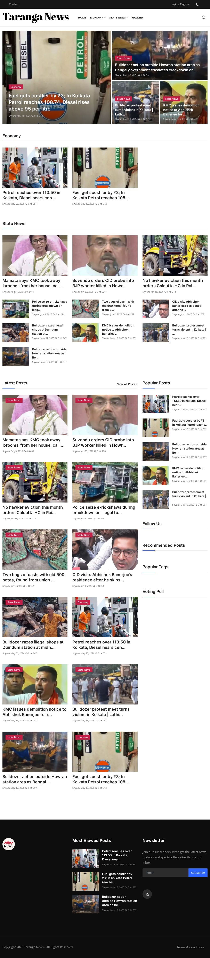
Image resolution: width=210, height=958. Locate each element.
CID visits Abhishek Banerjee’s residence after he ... (186, 305)
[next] (104, 77)
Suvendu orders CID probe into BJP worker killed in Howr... (103, 283)
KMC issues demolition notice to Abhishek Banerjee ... (118, 329)
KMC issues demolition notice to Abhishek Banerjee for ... (181, 109)
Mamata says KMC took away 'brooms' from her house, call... (32, 283)
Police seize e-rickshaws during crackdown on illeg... (49, 305)
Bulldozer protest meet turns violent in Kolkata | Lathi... (101, 712)
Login (174, 4)
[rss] (147, 894)
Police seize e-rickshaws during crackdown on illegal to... (103, 510)
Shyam (12, 115)
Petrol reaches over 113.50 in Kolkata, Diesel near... (189, 401)
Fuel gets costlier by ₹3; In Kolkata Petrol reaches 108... (100, 195)
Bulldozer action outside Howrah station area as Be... (49, 353)
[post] (56, 77)
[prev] (9, 77)
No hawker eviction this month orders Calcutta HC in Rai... (173, 283)
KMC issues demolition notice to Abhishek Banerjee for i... (34, 712)
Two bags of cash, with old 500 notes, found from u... (118, 305)
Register (185, 4)
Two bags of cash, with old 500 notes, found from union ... (33, 577)
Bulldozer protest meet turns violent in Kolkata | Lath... (134, 109)
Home (82, 17)
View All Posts (126, 384)
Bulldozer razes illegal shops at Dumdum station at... (47, 329)
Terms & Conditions (190, 947)
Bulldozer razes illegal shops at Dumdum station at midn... (33, 645)
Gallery (138, 17)
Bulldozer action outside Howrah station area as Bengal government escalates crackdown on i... (157, 67)
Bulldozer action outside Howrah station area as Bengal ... (34, 779)
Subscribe (198, 873)
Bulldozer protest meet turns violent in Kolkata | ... (189, 329)
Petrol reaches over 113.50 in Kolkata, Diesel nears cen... (31, 195)
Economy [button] (96, 17)
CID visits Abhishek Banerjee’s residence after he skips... (102, 577)
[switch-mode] (197, 4)
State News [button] (117, 17)
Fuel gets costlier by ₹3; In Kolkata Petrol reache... (190, 422)
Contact (14, 4)
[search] (204, 17)
